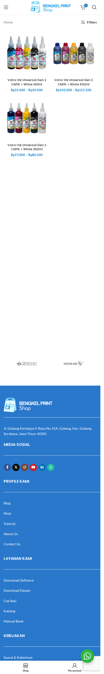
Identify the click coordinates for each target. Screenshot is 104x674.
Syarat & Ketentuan (18, 657)
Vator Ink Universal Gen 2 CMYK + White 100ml (26, 82)
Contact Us (12, 544)
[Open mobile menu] (6, 7)
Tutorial (9, 524)
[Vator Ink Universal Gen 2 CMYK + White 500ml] (74, 53)
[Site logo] (50, 7)
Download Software (19, 580)
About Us (11, 534)
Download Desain (17, 590)
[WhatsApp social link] (50, 467)
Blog (7, 503)
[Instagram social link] (24, 467)
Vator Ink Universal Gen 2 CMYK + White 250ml (26, 147)
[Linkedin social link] (42, 467)
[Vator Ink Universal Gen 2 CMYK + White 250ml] (27, 118)
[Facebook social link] (7, 467)
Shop (7, 513)
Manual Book (13, 621)
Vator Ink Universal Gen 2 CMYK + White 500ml (73, 82)
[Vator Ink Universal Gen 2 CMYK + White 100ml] (27, 53)
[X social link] (16, 467)
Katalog (9, 611)
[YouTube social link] (33, 467)
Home (8, 22)
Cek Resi (10, 601)
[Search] (94, 7)
